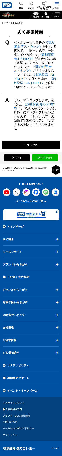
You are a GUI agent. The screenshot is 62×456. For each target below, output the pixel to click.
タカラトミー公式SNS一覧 (29, 201)
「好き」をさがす (18, 277)
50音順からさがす (14, 314)
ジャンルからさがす (15, 289)
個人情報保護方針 (12, 409)
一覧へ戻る (31, 144)
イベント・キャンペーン (22, 391)
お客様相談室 (11, 352)
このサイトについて (13, 402)
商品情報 (8, 239)
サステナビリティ (18, 365)
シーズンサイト (12, 251)
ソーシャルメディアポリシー (18, 428)
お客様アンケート (18, 378)
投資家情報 (10, 340)
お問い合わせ (10, 422)
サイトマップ (10, 434)
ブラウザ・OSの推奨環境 (16, 415)
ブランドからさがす (15, 264)
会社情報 (8, 327)
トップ (5, 23)
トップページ (15, 227)
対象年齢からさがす (15, 302)
